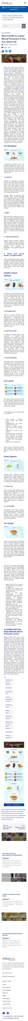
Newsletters (6, 998)
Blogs (4, 995)
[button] (24, 2)
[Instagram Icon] (7, 1013)
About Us (5, 993)
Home (4, 15)
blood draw (9, 687)
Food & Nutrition (13, 15)
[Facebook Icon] (3, 1013)
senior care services (9, 717)
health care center (9, 706)
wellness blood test (8, 736)
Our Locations (6, 987)
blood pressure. (9, 73)
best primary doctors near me (9, 682)
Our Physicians (6, 990)
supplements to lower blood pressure (9, 725)
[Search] (24, 26)
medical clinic (8, 711)
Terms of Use (6, 1004)
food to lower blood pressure (9, 699)
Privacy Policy (6, 1001)
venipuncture (9, 732)
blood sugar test (9, 692)
